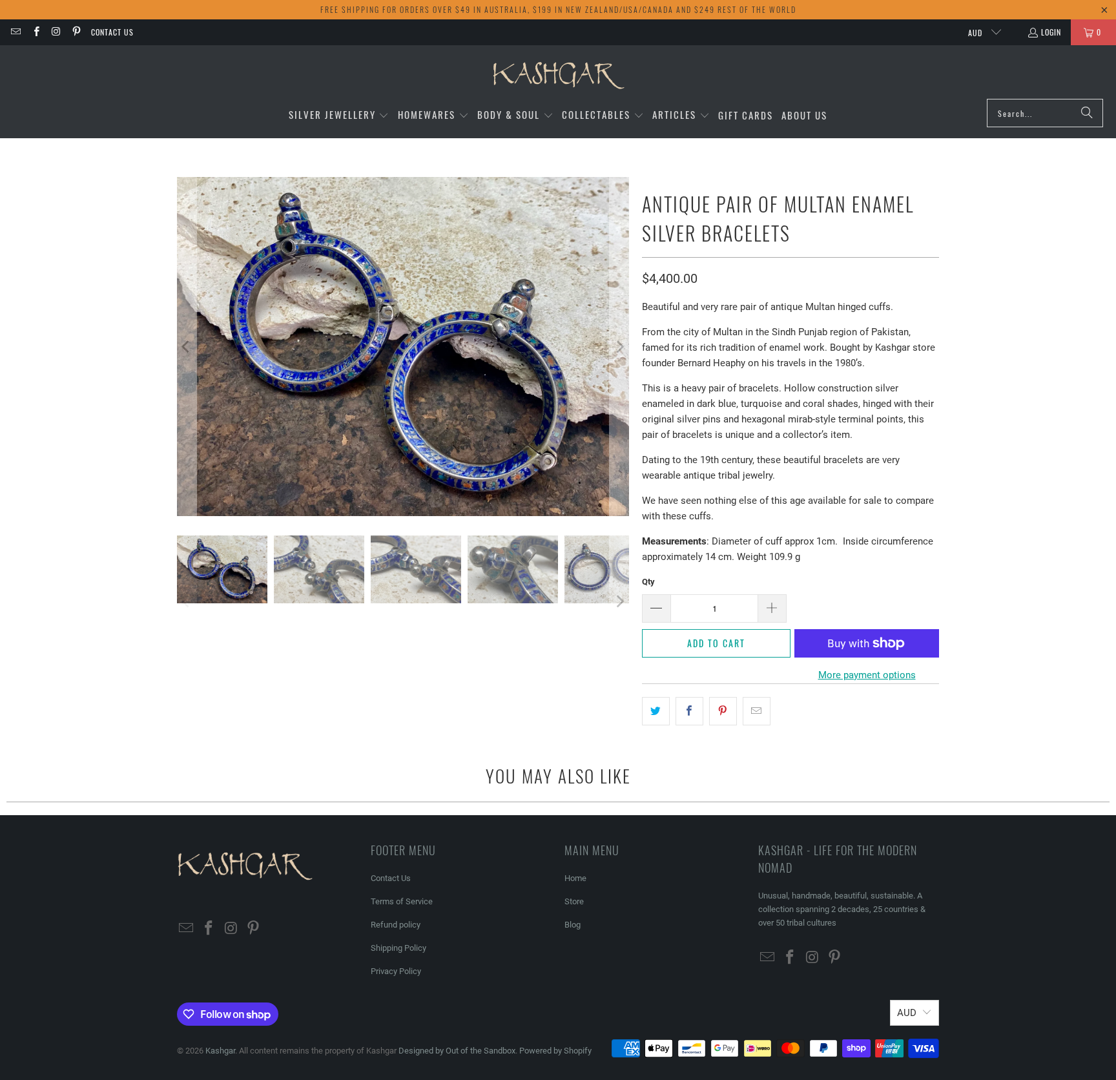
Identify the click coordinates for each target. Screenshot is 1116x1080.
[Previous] (186, 346)
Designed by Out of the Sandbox (456, 1050)
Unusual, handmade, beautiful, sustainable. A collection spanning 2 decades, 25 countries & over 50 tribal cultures (841, 909)
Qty (648, 582)
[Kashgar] (558, 75)
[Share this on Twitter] (656, 711)
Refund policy (395, 924)
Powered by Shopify (555, 1050)
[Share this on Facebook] (689, 711)
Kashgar (220, 1050)
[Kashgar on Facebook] (35, 31)
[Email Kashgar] (15, 31)
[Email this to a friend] (756, 711)
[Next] (619, 346)
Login (1051, 31)
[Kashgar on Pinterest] (75, 31)
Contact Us (112, 31)
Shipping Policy (398, 948)
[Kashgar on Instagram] (55, 31)
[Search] (1087, 113)
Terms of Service (402, 901)
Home (575, 878)
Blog (572, 924)
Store (574, 901)
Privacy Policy (396, 971)
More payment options (867, 675)
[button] (339, 115)
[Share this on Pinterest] (723, 711)
